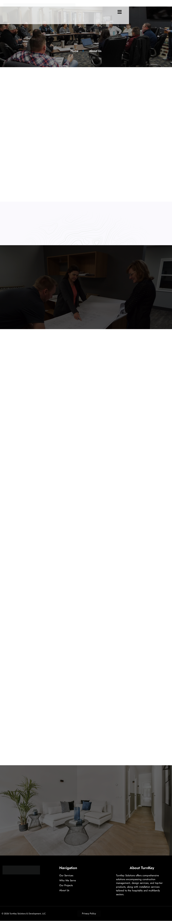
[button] (119, 11)
